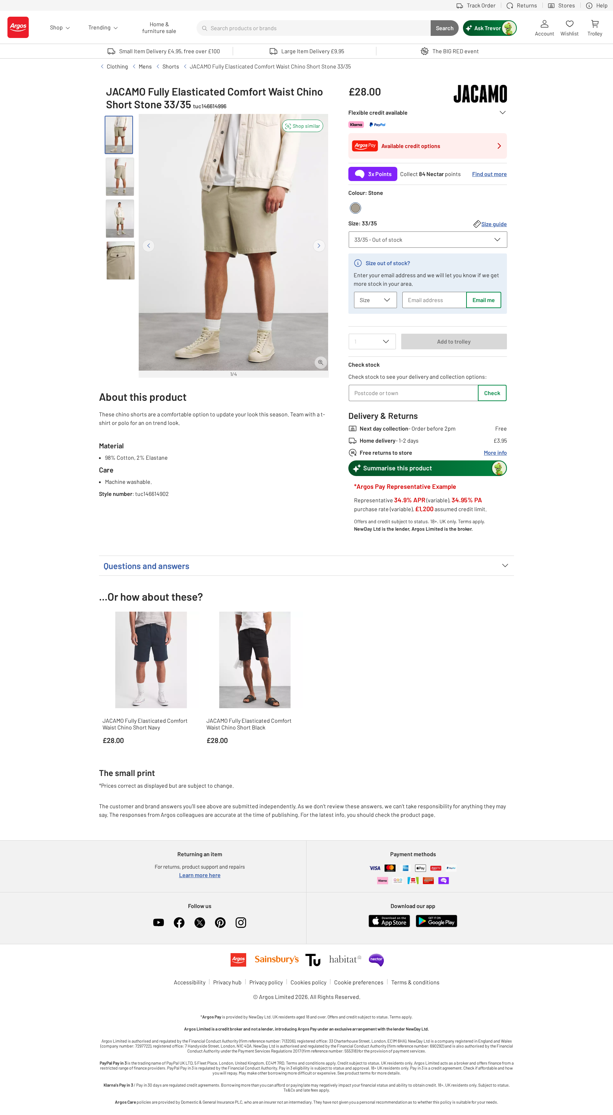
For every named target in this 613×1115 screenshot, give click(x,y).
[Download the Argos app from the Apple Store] (389, 925)
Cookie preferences (358, 982)
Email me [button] (484, 299)
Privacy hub (227, 982)
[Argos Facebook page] (179, 922)
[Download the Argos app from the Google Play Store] (436, 925)
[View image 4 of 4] (120, 260)
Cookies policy (308, 982)
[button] (302, 126)
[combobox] (314, 28)
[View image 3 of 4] (120, 218)
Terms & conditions (415, 982)
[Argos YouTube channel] (158, 922)
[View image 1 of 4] (118, 134)
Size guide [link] (494, 223)
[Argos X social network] (199, 922)
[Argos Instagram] (240, 922)
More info (495, 452)
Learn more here (200, 874)
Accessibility (189, 982)
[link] (427, 172)
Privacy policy (266, 982)
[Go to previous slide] (148, 246)
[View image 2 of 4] (120, 177)
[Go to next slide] (319, 246)
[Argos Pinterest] (220, 922)
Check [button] (492, 392)
